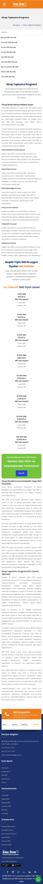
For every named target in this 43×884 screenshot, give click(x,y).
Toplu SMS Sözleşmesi (9, 861)
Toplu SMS (5, 795)
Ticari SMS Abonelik (8, 77)
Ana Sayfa (16, 25)
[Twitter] (13, 872)
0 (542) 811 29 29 (9, 748)
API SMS (4, 810)
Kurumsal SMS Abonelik (9, 42)
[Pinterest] (35, 872)
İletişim (4, 782)
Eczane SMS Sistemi (8, 826)
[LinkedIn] (24, 872)
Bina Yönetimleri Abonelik (9, 67)
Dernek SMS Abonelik (8, 52)
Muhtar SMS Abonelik (8, 72)
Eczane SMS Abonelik (8, 47)
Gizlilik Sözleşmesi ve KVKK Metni (12, 858)
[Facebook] (7, 872)
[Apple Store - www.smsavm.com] (16, 865)
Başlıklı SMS (5, 799)
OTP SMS (5, 813)
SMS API (4, 775)
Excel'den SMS (6, 806)
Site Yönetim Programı (9, 834)
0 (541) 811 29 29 (9, 751)
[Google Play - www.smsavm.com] (6, 865)
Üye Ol (21, 473)
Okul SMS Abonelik (7, 57)
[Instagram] (18, 872)
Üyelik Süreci (6, 779)
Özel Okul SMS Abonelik (9, 62)
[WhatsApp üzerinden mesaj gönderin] (38, 879)
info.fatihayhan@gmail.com (12, 755)
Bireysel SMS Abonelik (8, 37)
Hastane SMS (6, 841)
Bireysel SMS (6, 802)
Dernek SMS (6, 837)
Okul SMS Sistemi (7, 830)
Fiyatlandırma (6, 771)
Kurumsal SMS (6, 845)
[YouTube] (30, 872)
